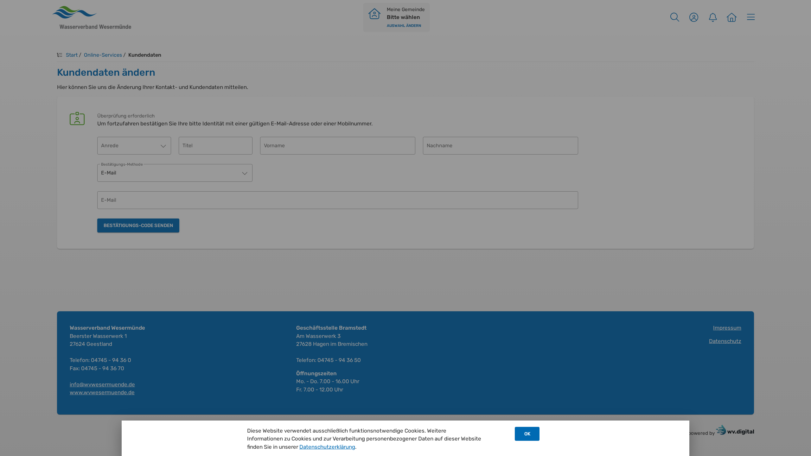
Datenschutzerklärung (327, 447)
